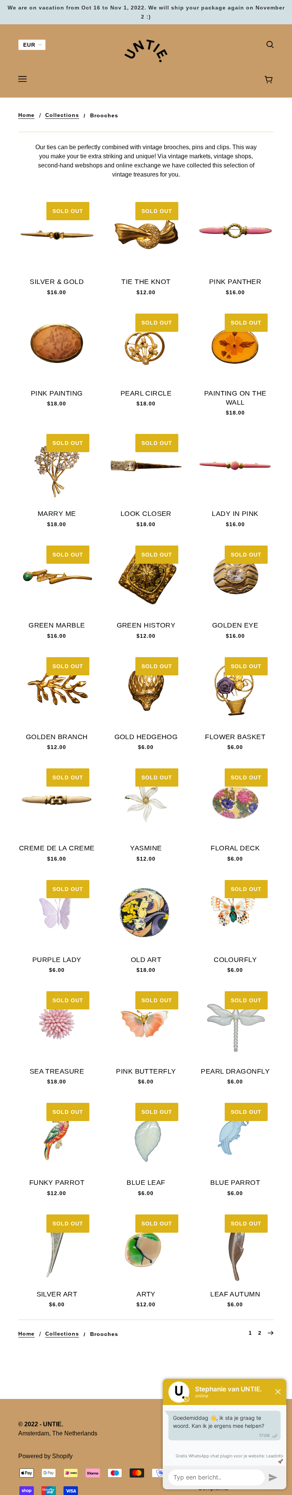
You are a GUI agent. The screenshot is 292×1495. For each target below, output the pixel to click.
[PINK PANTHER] (235, 234)
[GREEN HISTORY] (146, 578)
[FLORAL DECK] (235, 800)
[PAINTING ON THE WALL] (235, 346)
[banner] (146, 50)
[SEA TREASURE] (56, 1023)
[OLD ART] (146, 912)
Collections (62, 115)
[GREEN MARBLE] (56, 578)
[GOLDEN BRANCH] (56, 689)
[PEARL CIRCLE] (146, 346)
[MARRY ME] (56, 466)
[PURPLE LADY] (56, 912)
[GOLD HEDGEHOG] (146, 689)
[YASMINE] (146, 800)
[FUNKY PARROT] (56, 1135)
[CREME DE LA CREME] (56, 800)
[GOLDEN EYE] (235, 578)
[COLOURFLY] (235, 912)
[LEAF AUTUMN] (235, 1246)
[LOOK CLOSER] (146, 466)
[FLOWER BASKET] (235, 689)
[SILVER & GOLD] (56, 234)
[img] (270, 44)
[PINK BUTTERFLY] (146, 1023)
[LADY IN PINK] (235, 466)
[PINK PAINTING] (56, 346)
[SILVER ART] (56, 1246)
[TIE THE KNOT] (146, 234)
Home (26, 115)
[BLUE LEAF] (146, 1135)
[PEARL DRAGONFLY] (235, 1023)
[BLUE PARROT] (235, 1135)
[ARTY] (146, 1246)
